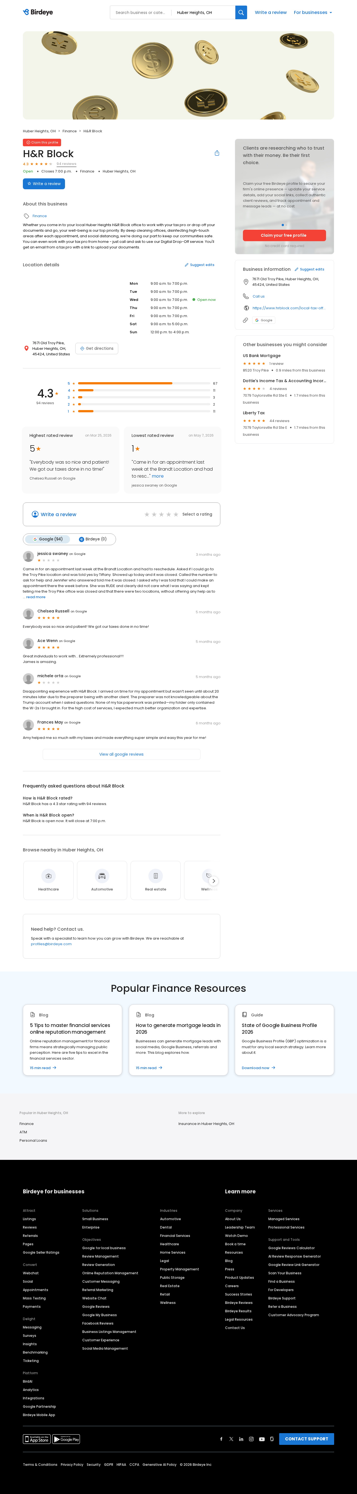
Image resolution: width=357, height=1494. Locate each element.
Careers (232, 1286)
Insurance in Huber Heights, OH (206, 1123)
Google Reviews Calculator (291, 1248)
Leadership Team (240, 1227)
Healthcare (169, 1244)
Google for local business (104, 1248)
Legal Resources (239, 1319)
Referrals (30, 1235)
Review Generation (98, 1264)
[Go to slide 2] (286, 225)
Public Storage (172, 1277)
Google (266, 320)
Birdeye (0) (96, 539)
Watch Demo (236, 1235)
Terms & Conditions (40, 1464)
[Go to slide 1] (283, 225)
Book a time (235, 1244)
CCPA (134, 1464)
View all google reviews (121, 754)
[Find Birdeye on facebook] (221, 1439)
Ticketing (31, 1360)
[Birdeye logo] (39, 12)
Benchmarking (35, 1352)
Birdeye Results (238, 1311)
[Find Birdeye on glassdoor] (272, 1439)
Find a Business (281, 1281)
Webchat (31, 1273)
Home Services (172, 1252)
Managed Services (284, 1219)
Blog (229, 1260)
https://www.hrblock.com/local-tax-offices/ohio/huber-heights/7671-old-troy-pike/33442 (289, 308)
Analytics (31, 1389)
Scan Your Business (284, 1273)
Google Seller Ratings (41, 1252)
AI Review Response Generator (294, 1256)
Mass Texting (34, 1298)
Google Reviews (96, 1306)
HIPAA (121, 1464)
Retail (165, 1294)
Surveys (29, 1335)
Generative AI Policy (160, 1464)
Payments (32, 1306)
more (157, 476)
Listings (29, 1219)
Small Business (95, 1219)
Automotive (170, 1219)
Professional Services (286, 1227)
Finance (69, 131)
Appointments (35, 1289)
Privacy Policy (72, 1464)
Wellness (168, 1302)
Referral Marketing (97, 1289)
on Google (77, 554)
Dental (166, 1227)
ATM (23, 1132)
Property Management (179, 1269)
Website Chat (94, 1298)
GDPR (108, 1464)
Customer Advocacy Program (293, 1315)
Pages (28, 1244)
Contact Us (235, 1327)
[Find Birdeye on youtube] (262, 1439)
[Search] (241, 12)
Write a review (271, 12)
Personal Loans (33, 1140)
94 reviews (66, 163)
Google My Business (99, 1315)
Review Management (100, 1256)
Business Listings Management (109, 1331)
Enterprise (91, 1227)
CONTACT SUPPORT (306, 1439)
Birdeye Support (282, 1298)
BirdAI (27, 1381)
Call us (259, 296)
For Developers (281, 1289)
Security (94, 1464)
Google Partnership (39, 1406)
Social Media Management (105, 1348)
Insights (30, 1344)
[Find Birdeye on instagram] (251, 1439)
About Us (233, 1219)
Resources (234, 1252)
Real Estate (170, 1286)
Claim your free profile (284, 235)
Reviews (30, 1227)
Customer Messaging (101, 1281)
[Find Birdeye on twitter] (231, 1439)
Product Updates (239, 1277)
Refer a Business (282, 1306)
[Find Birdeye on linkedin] (241, 1439)
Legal (164, 1260)
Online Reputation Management (110, 1273)
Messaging (32, 1327)
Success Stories (238, 1294)
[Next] (214, 881)
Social (28, 1281)
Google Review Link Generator (293, 1264)
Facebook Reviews (98, 1323)
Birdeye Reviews (239, 1302)
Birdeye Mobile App (39, 1414)
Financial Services (175, 1235)
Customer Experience (100, 1340)
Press (229, 1269)
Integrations (33, 1398)
